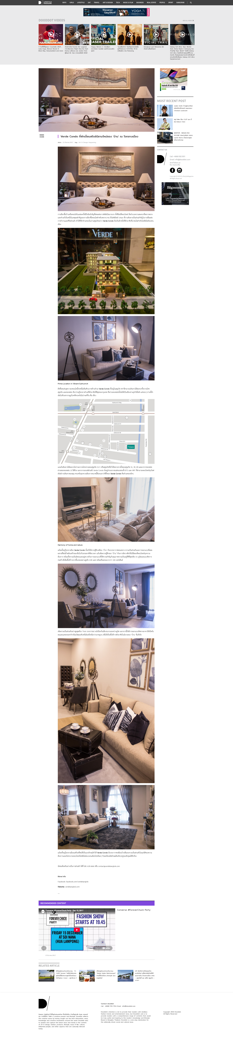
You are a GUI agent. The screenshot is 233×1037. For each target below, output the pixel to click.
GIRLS (72, 2)
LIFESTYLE (81, 2)
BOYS (64, 2)
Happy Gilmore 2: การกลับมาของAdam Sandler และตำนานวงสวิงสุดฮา (102, 49)
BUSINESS (140, 2)
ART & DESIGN (108, 2)
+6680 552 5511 (179, 156)
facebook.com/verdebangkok (73, 881)
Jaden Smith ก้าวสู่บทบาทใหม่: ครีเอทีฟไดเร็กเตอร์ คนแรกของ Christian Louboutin (183, 108)
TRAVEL (96, 2)
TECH (118, 2)
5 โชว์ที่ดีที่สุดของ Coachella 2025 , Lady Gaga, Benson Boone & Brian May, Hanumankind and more (51, 49)
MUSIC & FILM (128, 2)
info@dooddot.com (182, 159)
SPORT (170, 2)
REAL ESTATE (151, 2)
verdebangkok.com (69, 887)
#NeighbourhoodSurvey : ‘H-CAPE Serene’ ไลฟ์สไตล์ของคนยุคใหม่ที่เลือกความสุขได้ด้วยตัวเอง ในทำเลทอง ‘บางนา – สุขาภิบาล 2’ (66, 974)
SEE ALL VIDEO (187, 20)
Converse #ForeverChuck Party (133, 910)
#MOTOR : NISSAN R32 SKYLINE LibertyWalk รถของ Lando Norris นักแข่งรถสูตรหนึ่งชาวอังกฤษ (183, 136)
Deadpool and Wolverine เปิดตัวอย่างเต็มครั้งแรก (154, 48)
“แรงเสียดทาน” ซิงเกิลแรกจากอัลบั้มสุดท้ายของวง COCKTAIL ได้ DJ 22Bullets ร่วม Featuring (128, 49)
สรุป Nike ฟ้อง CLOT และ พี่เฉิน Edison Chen (183, 120)
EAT (89, 2)
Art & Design (83, 142)
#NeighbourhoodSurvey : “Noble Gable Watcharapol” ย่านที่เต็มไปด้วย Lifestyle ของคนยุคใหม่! (106, 974)
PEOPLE (162, 2)
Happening (92, 142)
